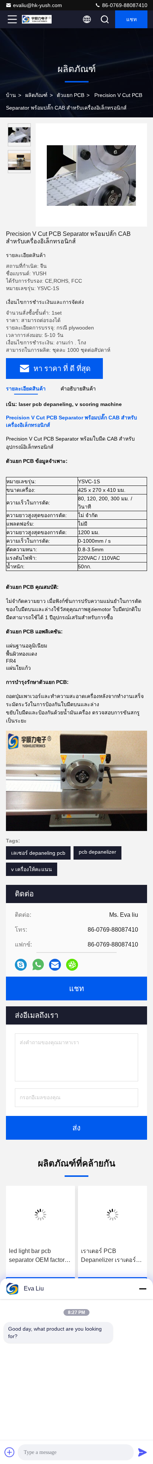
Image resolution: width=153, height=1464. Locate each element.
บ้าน (11, 95)
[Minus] (142, 1288)
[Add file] (9, 1452)
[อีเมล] (55, 965)
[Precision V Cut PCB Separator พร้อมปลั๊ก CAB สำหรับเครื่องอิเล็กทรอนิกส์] (91, 175)
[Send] (143, 1452)
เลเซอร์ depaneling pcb (38, 853)
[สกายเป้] (21, 965)
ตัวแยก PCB (70, 95)
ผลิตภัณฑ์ (36, 95)
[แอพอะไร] (38, 964)
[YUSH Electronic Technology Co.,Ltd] (37, 19)
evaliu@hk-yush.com (37, 5)
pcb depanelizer (97, 852)
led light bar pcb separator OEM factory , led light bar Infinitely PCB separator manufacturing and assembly (40, 1256)
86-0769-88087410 (124, 5)
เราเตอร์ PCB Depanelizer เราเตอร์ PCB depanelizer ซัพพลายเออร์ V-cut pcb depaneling (111, 1256)
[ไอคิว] (72, 965)
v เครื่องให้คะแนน (31, 869)
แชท (131, 19)
